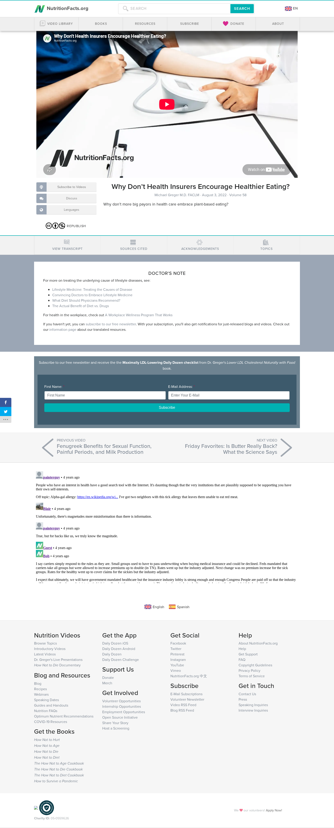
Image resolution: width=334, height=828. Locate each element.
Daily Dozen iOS (115, 643)
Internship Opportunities (121, 706)
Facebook (178, 643)
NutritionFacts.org (66, 8)
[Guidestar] (36, 807)
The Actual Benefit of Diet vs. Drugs (80, 305)
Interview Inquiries (253, 710)
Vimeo (175, 670)
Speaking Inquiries (253, 704)
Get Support (248, 654)
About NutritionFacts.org (258, 643)
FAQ (242, 659)
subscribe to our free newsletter (111, 323)
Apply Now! (274, 810)
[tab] (67, 245)
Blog (37, 683)
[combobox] (174, 9)
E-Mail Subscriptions (186, 693)
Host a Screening (115, 728)
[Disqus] (167, 526)
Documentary (57, 664)
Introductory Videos (49, 648)
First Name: (54, 386)
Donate (108, 677)
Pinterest (177, 654)
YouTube (177, 664)
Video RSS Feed (183, 704)
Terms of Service (252, 675)
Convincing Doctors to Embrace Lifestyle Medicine (92, 294)
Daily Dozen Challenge (120, 659)
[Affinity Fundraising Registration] (47, 807)
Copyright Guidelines (255, 664)
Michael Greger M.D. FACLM (177, 194)
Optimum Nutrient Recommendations (63, 716)
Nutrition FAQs (45, 710)
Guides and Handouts (51, 705)
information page (62, 329)
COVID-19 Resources (50, 721)
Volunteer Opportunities (121, 700)
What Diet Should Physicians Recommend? (86, 300)
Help (242, 648)
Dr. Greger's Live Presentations (58, 659)
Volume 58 (238, 194)
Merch (107, 682)
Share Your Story (115, 722)
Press (243, 699)
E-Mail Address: (181, 386)
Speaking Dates (46, 699)
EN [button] (295, 8)
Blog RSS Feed (182, 710)
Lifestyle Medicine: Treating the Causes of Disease (92, 289)
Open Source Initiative (120, 717)
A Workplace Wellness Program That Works (138, 314)
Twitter (175, 648)
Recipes (40, 688)
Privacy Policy (249, 670)
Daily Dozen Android (118, 648)
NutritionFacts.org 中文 (188, 675)
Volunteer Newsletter (187, 699)
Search (242, 8)
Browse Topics (45, 643)
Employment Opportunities (123, 711)
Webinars (41, 694)
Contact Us (247, 693)
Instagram (178, 659)
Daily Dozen (112, 654)
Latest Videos (45, 654)
